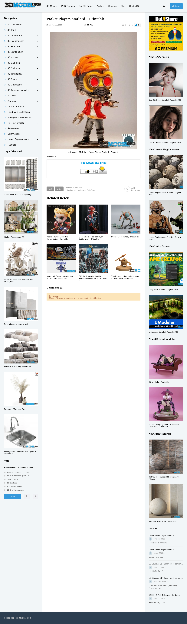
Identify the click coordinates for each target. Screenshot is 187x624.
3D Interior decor (16, 41)
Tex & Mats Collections (19, 112)
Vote (13, 496)
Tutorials (12, 145)
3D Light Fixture (15, 52)
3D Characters (15, 85)
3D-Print (90, 25)
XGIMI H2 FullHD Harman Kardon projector (166, 595)
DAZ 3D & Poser (16, 106)
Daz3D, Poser (86, 6)
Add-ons (12, 101)
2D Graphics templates (15, 490)
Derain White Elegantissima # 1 (162, 535)
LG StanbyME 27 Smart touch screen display (166, 564)
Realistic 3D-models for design (18, 472)
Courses (112, 6)
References (13, 128)
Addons (100, 6)
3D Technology (15, 74)
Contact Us (134, 6)
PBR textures (12, 483)
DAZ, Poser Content (14, 486)
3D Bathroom (14, 63)
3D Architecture (15, 35)
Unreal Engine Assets (18, 139)
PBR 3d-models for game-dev (18, 476)
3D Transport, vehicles (18, 90)
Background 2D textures (19, 117)
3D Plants (12, 79)
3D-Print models (13, 479)
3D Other (12, 95)
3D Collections (15, 24)
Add (135, 189)
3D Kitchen (13, 57)
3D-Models (52, 6)
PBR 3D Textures (16, 123)
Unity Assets (14, 134)
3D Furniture (14, 46)
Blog (123, 6)
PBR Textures (68, 6)
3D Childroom (14, 68)
